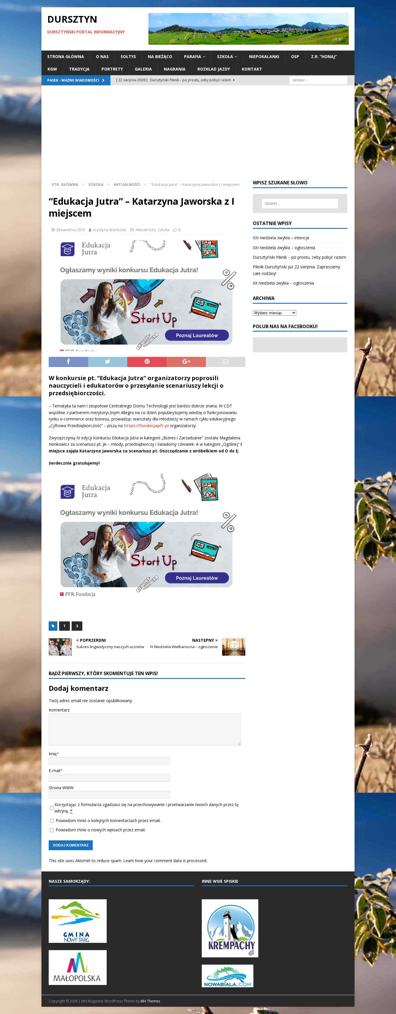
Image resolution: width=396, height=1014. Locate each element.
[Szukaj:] (318, 79)
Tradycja (79, 69)
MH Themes (150, 1001)
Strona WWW (61, 787)
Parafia (192, 56)
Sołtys (128, 56)
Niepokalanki (264, 56)
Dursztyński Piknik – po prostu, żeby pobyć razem (299, 257)
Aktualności (146, 229)
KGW (52, 69)
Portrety (112, 69)
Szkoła (225, 56)
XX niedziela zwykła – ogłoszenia (283, 283)
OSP (295, 56)
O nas (102, 56)
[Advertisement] (198, 136)
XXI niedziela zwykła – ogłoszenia (284, 247)
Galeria (143, 69)
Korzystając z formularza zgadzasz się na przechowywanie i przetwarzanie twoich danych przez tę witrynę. (147, 808)
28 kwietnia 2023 (70, 229)
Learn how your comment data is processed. (165, 860)
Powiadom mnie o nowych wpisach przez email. (101, 830)
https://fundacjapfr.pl (146, 425)
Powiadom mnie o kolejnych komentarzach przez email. (108, 820)
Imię (53, 753)
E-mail (54, 770)
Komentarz (59, 710)
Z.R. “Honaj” (324, 56)
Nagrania (175, 69)
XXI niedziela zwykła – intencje (281, 237)
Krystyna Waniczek (109, 229)
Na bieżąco (160, 56)
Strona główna (65, 56)
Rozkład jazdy (213, 69)
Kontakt (252, 69)
